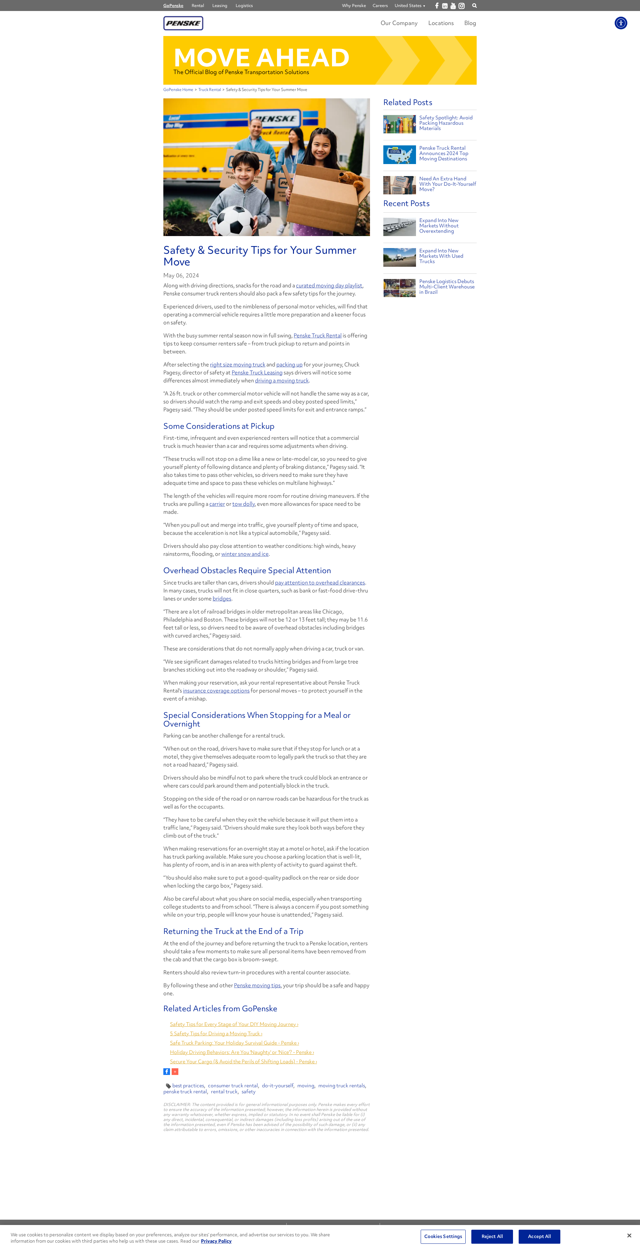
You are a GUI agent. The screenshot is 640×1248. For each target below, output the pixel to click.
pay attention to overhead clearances (320, 582)
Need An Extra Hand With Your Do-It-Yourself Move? (447, 184)
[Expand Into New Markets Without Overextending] (399, 228)
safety (249, 1091)
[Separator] (175, 1071)
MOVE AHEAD (261, 57)
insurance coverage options (216, 690)
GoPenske (173, 5)
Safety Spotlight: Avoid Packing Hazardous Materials (446, 123)
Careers (380, 5)
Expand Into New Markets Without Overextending (439, 226)
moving (305, 1085)
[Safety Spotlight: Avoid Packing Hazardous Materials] (399, 125)
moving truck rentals (341, 1085)
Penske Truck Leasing (257, 372)
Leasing (219, 5)
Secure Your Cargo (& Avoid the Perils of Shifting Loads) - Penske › (243, 1061)
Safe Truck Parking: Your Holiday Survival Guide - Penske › (234, 1043)
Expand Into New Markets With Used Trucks (441, 256)
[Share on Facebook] (166, 1071)
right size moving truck (237, 364)
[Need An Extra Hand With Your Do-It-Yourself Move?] (399, 186)
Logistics (244, 5)
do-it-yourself (277, 1085)
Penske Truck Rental (318, 335)
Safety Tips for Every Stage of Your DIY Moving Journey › (234, 1024)
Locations (441, 23)
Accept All (539, 1237)
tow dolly (243, 503)
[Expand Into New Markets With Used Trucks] (399, 259)
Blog (470, 23)
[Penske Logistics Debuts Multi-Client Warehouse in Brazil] (399, 289)
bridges (222, 598)
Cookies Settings (443, 1237)
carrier (217, 503)
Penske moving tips (257, 985)
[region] (320, 1236)
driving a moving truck (282, 380)
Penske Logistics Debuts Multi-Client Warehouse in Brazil (447, 287)
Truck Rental (209, 89)
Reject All (492, 1237)
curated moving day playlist (329, 285)
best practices (188, 1085)
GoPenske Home (178, 89)
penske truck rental (185, 1091)
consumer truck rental (233, 1085)
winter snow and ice (245, 553)
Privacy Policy (216, 1241)
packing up (289, 364)
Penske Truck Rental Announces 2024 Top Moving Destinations (443, 153)
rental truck (224, 1091)
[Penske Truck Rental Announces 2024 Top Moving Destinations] (399, 155)
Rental (198, 5)
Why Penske (354, 5)
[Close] (629, 1235)
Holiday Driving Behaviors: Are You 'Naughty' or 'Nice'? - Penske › (242, 1052)
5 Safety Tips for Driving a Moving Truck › (216, 1033)
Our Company (399, 23)
